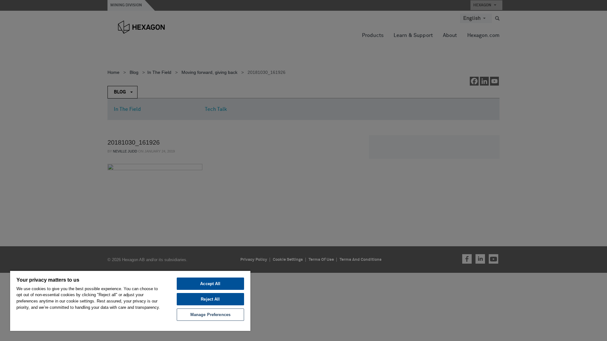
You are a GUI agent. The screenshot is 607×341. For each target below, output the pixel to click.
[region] (130, 300)
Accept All (210, 283)
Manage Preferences (210, 314)
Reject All (210, 299)
